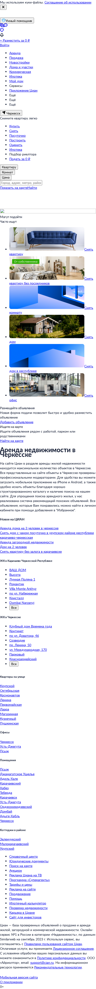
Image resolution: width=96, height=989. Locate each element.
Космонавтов (10, 695)
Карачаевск (8, 797)
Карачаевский (10, 783)
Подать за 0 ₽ (19, 159)
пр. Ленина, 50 (20, 645)
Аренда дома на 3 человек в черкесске (29, 528)
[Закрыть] (3, 7)
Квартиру (9, 167)
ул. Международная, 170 (28, 649)
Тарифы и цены (20, 884)
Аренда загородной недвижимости (27, 542)
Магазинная (9, 714)
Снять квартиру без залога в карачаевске (31, 551)
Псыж (4, 751)
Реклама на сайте (22, 889)
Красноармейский (23, 659)
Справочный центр (23, 856)
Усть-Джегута (10, 746)
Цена (6, 177)
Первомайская (11, 704)
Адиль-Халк (9, 778)
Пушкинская (9, 723)
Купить (14, 126)
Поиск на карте (20, 866)
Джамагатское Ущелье (17, 774)
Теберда (6, 792)
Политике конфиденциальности (61, 958)
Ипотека (15, 76)
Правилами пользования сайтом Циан (53, 944)
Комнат (7, 172)
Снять (13, 131)
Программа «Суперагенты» (29, 880)
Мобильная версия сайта (19, 977)
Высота (15, 574)
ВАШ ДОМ (17, 570)
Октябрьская (9, 690)
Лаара (4, 709)
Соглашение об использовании (68, 2)
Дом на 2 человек (13, 547)
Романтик (16, 584)
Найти (32, 187)
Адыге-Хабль (10, 816)
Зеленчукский (10, 839)
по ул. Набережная (23, 593)
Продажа (16, 57)
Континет (16, 631)
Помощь (15, 898)
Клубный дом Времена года (30, 626)
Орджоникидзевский (16, 806)
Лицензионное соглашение (73, 948)
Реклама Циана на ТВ (25, 875)
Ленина (5, 700)
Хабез (4, 788)
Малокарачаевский (14, 844)
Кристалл (16, 598)
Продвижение (20, 894)
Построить (17, 140)
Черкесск (7, 741)
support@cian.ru (42, 962)
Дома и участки (21, 67)
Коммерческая (20, 71)
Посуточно (17, 135)
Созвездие (17, 640)
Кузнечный (8, 718)
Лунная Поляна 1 (22, 579)
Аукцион (15, 870)
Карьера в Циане (22, 912)
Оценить (15, 145)
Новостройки (19, 62)
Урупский (7, 848)
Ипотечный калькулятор (27, 903)
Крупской (7, 686)
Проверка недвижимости (28, 908)
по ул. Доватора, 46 (24, 635)
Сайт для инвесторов (25, 917)
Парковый (16, 654)
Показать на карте (13, 187)
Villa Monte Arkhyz (22, 588)
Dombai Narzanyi (21, 602)
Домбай (6, 811)
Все (14, 607)
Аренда (15, 53)
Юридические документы (28, 861)
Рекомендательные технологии (58, 967)
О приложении (11, 982)
